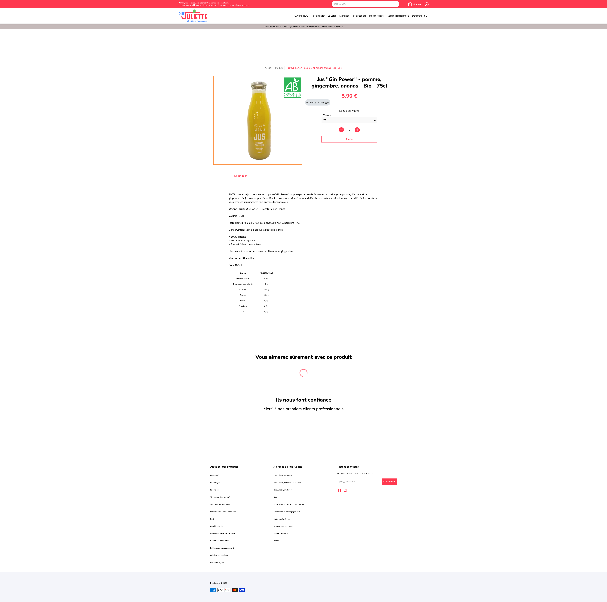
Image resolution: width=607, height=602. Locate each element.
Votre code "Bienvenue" (220, 497)
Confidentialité (216, 526)
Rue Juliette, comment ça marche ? (287, 482)
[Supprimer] (341, 129)
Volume (327, 115)
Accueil (268, 68)
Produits (279, 68)
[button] (414, 4)
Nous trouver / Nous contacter (223, 511)
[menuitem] (302, 16)
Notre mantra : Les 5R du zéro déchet (288, 504)
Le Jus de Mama (349, 110)
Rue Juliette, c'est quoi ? (283, 475)
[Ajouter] (357, 129)
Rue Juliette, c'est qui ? (282, 490)
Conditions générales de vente (222, 533)
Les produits (215, 475)
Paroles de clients (280, 533)
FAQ (212, 519)
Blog (275, 497)
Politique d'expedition (219, 555)
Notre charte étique (281, 519)
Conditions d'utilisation (220, 540)
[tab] (241, 175)
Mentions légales (217, 562)
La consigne (215, 482)
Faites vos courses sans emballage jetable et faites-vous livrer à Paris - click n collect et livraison (303, 26)
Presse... (276, 540)
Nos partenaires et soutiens (284, 526)
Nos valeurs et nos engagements (286, 511)
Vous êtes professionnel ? (220, 504)
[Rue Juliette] (193, 16)
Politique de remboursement (222, 548)
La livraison (215, 490)
